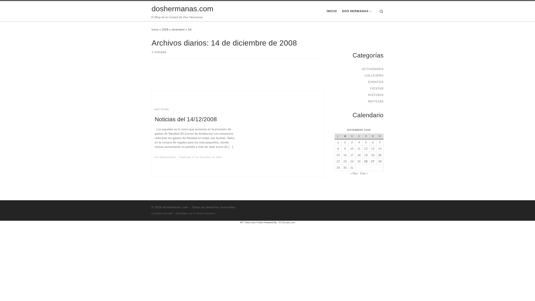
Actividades (372, 69)
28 (380, 161)
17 (352, 155)
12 (366, 148)
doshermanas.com (175, 207)
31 (352, 167)
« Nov (354, 173)
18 (359, 155)
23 (345, 161)
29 (338, 167)
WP (171, 213)
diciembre (178, 29)
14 (380, 148)
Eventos (375, 82)
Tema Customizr (206, 213)
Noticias (375, 101)
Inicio (155, 29)
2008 (165, 29)
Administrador (167, 157)
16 (345, 155)
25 (359, 161)
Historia (375, 95)
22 (338, 161)
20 (372, 155)
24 (352, 161)
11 (358, 148)
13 (372, 148)
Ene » (364, 173)
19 (366, 155)
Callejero (374, 75)
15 (338, 155)
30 (345, 167)
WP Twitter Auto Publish (252, 222)
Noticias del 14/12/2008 (186, 119)
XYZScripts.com (287, 222)
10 (352, 148)
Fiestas (376, 88)
